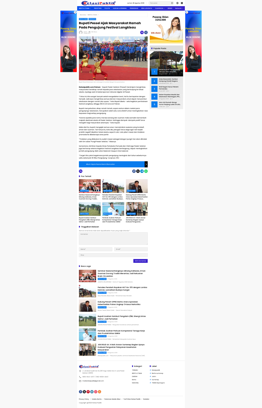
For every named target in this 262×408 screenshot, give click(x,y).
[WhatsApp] (146, 171)
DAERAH (134, 376)
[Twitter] (138, 171)
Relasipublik (156, 370)
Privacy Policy (84, 399)
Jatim (154, 376)
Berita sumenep (157, 373)
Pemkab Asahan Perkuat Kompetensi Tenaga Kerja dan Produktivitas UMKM (112, 220)
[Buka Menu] (182, 3)
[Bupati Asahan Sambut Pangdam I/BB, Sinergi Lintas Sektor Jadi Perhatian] (90, 209)
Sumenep (155, 380)
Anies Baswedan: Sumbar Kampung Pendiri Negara (168, 80)
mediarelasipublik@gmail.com (93, 381)
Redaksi (146, 399)
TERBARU (135, 370)
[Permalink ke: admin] (81, 32)
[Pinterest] (88, 391)
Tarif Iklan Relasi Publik (131, 399)
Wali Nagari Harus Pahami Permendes (168, 88)
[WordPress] (92, 391)
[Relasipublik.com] (99, 3)
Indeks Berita (97, 399)
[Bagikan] (146, 32)
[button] (172, 3)
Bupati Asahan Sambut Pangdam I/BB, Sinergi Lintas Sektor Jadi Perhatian (89, 220)
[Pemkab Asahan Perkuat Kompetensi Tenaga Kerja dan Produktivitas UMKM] (113, 209)
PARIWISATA (92, 19)
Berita (134, 380)
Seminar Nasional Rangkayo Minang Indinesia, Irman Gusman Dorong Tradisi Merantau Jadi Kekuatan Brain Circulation (89, 197)
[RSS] (99, 391)
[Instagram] (95, 391)
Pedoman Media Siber (112, 399)
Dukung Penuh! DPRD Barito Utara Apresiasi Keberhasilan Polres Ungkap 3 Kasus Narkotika (137, 197)
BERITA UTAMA (83, 19)
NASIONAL (135, 383)
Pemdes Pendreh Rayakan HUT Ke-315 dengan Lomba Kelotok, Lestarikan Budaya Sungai (112, 197)
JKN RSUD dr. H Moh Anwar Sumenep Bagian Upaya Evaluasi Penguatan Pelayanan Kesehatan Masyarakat (135, 220)
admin (85, 31)
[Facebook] (134, 171)
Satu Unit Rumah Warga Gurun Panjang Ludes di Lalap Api (170, 103)
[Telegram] (142, 171)
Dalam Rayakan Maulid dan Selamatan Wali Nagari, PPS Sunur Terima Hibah (169, 96)
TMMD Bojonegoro (158, 383)
